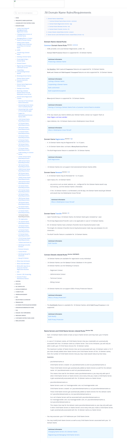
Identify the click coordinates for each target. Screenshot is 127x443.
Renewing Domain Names (24, 76)
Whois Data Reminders (23, 263)
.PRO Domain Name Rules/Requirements (23, 199)
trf (68, 213)
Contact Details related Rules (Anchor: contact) (61, 32)
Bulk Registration (54, 159)
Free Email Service (21, 315)
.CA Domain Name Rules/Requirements (23, 132)
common (74, 45)
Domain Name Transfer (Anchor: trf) (59, 29)
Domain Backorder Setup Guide (25, 307)
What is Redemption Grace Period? (59, 130)
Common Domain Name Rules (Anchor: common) (63, 21)
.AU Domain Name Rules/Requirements (23, 124)
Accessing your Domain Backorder (26, 305)
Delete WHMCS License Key (23, 300)
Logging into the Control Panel (25, 23)
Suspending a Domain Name (57, 84)
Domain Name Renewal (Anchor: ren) (59, 26)
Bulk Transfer (52, 243)
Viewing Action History (23, 88)
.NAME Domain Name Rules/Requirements (24, 178)
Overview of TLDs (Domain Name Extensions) (25, 101)
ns (92, 330)
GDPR (18, 50)
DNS (18, 272)
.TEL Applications (23, 219)
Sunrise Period (22, 251)
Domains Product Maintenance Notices (23, 277)
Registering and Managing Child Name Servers (24, 66)
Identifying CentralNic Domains (24, 245)
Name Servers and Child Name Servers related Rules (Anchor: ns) (66, 34)
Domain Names (20, 26)
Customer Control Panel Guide (25, 318)
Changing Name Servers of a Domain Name (24, 35)
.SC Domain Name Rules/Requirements (23, 211)
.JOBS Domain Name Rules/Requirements (24, 161)
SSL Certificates (20, 286)
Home (17, 18)
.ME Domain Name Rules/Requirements (23, 165)
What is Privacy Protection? (57, 297)
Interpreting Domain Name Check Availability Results (25, 105)
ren (68, 172)
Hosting (18, 281)
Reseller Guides (20, 321)
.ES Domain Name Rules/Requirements (23, 149)
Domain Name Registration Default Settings (24, 85)
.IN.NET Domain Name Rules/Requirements (24, 157)
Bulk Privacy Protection (55, 319)
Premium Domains (23, 249)
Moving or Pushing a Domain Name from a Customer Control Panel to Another (74, 107)
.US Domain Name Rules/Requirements (23, 230)
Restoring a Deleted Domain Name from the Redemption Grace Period (24, 92)
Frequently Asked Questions (24, 20)
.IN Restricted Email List (24, 242)
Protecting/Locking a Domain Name (22, 60)
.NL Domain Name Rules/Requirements (23, 186)
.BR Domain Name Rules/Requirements (23, 128)
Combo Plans (20, 292)
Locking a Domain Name (56, 81)
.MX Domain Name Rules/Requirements (23, 174)
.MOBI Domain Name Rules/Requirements (24, 170)
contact (76, 254)
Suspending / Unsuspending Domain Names (23, 71)
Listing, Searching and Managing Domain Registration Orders (23, 30)
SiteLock (18, 284)
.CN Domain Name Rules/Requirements (23, 136)
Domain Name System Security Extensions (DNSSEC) (23, 80)
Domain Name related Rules (55, 18)
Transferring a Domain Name (23, 53)
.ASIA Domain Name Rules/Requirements (24, 120)
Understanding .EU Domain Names (25, 153)
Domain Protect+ (21, 63)
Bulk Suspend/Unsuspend (57, 91)
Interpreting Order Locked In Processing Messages (25, 110)
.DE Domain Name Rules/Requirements (23, 145)
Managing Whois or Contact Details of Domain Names (24, 39)
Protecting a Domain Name (57, 62)
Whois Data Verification (23, 261)
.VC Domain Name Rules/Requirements (23, 235)
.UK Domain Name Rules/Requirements (23, 226)
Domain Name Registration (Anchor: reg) (60, 24)
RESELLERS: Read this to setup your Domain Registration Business (23, 267)
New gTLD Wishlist (23, 258)
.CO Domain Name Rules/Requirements (23, 140)
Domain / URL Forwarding (24, 274)
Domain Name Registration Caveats (24, 97)
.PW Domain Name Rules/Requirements (23, 203)
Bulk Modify (52, 316)
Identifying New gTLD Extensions (24, 254)
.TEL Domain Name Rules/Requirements (23, 222)
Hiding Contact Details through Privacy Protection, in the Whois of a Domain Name (24, 45)
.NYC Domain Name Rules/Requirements (23, 190)
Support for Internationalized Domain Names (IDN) (25, 115)
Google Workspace (21, 289)
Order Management (21, 294)
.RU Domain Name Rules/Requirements (23, 207)
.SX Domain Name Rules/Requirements (23, 215)
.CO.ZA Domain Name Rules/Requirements (24, 239)
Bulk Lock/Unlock (53, 88)
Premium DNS (19, 302)
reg (71, 139)
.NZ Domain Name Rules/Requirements (23, 195)
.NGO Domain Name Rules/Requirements (24, 182)
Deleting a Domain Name (24, 57)
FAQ (17, 310)
